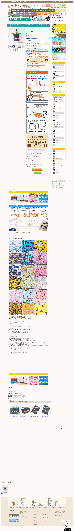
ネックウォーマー (58, 133)
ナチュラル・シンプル (59, 151)
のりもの (57, 153)
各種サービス (58, 142)
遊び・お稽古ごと (58, 170)
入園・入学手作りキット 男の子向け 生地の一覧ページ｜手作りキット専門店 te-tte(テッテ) (60, 512)
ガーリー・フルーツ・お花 (60, 165)
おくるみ (57, 73)
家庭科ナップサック (59, 84)
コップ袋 (57, 122)
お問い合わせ (19, 507)
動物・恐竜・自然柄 (47, 513)
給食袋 (57, 117)
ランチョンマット (58, 124)
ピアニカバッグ (58, 108)
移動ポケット (58, 140)
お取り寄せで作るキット (59, 172)
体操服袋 (57, 115)
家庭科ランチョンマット (59, 86)
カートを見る (26, 507)
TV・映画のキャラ (59, 158)
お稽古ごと (46, 520)
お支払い (46, 507)
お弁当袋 (34, 517)
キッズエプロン (35, 521)
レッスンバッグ (58, 103)
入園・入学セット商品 (59, 99)
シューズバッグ (58, 106)
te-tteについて (54, 507)
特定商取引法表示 (61, 507)
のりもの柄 (46, 517)
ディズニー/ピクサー (59, 160)
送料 (39, 507)
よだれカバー (58, 78)
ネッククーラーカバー (59, 136)
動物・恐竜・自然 (58, 156)
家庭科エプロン (58, 91)
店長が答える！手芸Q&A (24, 517)
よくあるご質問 (12, 507)
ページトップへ (64, 428)
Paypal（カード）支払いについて (25, 513)
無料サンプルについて (58, 515)
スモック (57, 131)
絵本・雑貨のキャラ (59, 163)
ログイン (32, 507)
